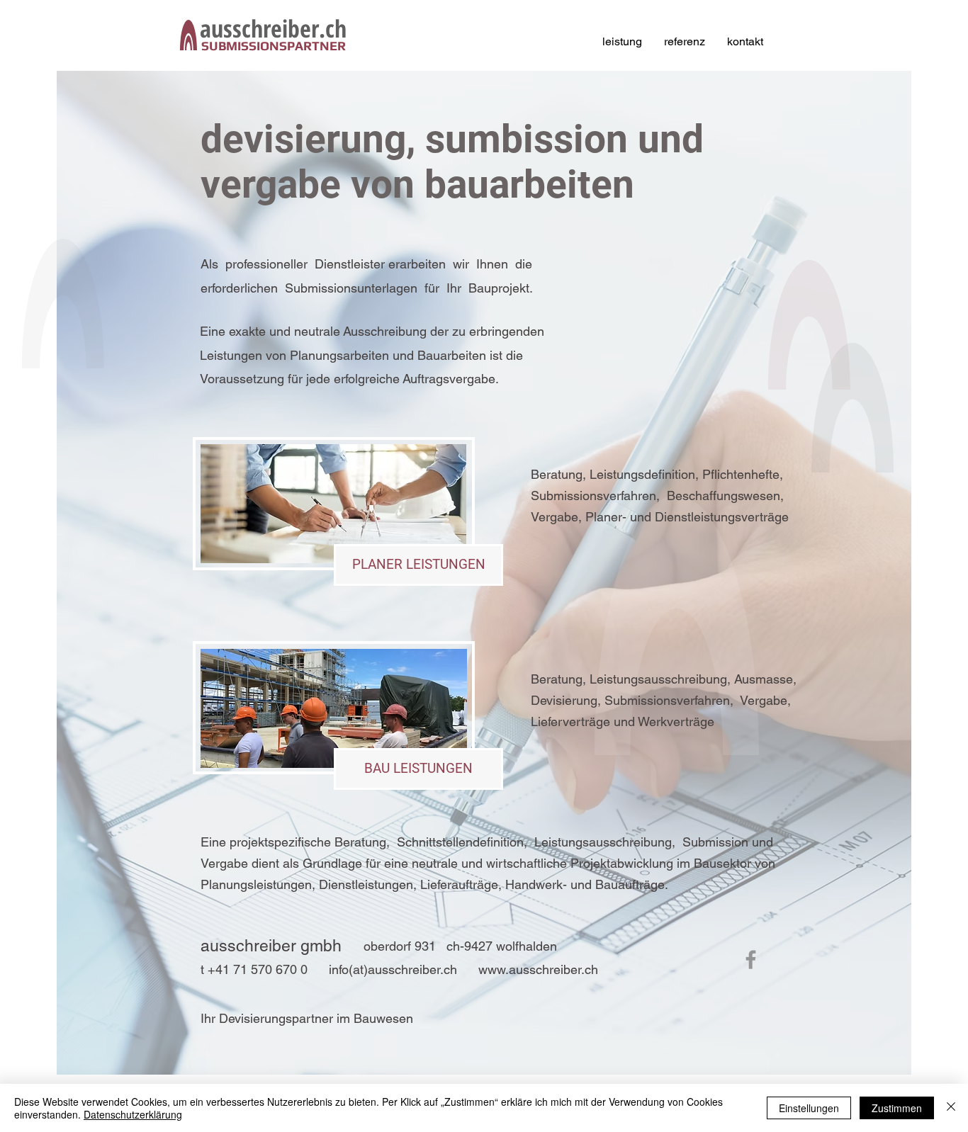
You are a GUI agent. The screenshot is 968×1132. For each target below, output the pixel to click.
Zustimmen (897, 1108)
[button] (418, 565)
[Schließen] (950, 1108)
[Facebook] (750, 959)
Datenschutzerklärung (133, 1114)
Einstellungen (809, 1108)
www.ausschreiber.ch (538, 969)
